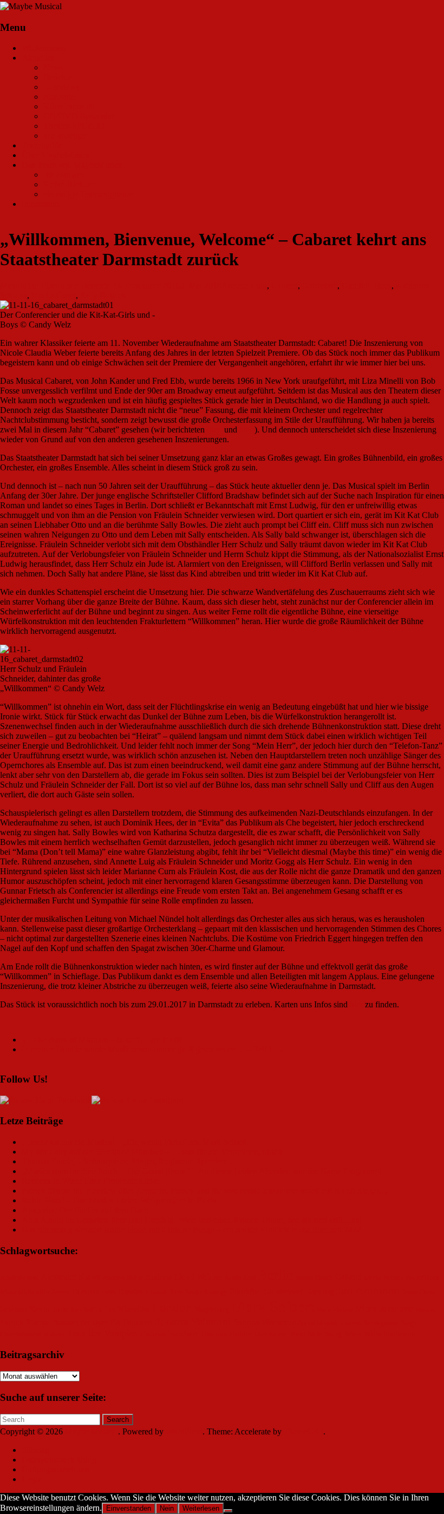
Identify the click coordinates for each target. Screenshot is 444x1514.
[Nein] (228, 1510)
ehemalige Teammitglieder (88, 194)
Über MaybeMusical (57, 155)
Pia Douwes (131, 1322)
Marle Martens (335, 1310)
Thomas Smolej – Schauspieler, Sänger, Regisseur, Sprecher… (128, 1161)
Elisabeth (156, 1292)
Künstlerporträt (69, 106)
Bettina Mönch (314, 1277)
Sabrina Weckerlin (264, 1322)
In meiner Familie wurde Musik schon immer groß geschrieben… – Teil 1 (153, 1049)
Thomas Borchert (168, 1333)
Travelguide (42, 145)
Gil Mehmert (283, 1292)
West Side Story (315, 1333)
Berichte (57, 77)
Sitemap (35, 1449)
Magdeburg (211, 1309)
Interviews (61, 86)
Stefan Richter (67, 184)
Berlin (275, 1275)
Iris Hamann (64, 174)
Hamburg (319, 1292)
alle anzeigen (65, 135)
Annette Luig (244, 285)
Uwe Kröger (270, 1334)
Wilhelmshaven (390, 1333)
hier (213, 429)
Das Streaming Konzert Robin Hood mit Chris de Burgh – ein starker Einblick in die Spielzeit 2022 (191, 1229)
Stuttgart (54, 1335)
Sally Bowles (103, 295)
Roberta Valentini (192, 1321)
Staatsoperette (381, 1323)
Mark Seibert (273, 1306)
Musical (425, 1310)
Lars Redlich (86, 1310)
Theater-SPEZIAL (75, 125)
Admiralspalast (19, 1277)
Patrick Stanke (24, 1322)
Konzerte (59, 96)
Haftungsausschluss (55, 1469)
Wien (353, 1333)
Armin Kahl (240, 1277)
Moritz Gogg (53, 295)
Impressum (40, 203)
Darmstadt (319, 285)
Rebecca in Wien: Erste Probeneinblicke (90, 1180)
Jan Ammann (368, 1290)
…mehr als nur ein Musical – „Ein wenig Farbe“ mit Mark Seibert (134, 1141)
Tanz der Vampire (102, 1333)
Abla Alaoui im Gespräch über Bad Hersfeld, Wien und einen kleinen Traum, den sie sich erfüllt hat (192, 1219)
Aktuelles (38, 57)
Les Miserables (127, 1309)
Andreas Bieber (123, 1277)
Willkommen (44, 48)
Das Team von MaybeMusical (73, 164)
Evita (176, 1292)
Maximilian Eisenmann (39, 285)
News (53, 67)
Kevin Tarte (49, 1309)
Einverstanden (128, 1508)
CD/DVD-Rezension (79, 116)
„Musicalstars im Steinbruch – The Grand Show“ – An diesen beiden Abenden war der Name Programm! (202, 1171)
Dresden (130, 1292)
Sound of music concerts (330, 1323)
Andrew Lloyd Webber (184, 1277)
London (172, 1307)
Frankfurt (246, 1291)
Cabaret (284, 285)
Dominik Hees (366, 285)
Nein (167, 1508)
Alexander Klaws (71, 1277)
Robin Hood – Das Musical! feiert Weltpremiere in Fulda (119, 1200)
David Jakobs (383, 1277)
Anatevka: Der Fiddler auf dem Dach (85, 1210)
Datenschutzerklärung (59, 1459)
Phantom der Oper (79, 1323)
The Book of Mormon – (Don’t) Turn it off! (102, 1039)
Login (32, 1479)
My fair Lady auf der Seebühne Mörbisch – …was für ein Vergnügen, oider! (152, 1151)
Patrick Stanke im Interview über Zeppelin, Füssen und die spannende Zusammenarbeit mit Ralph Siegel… (204, 1190)
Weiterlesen (200, 1508)
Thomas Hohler (226, 1333)
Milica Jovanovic (384, 1308)
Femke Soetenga (206, 1292)
